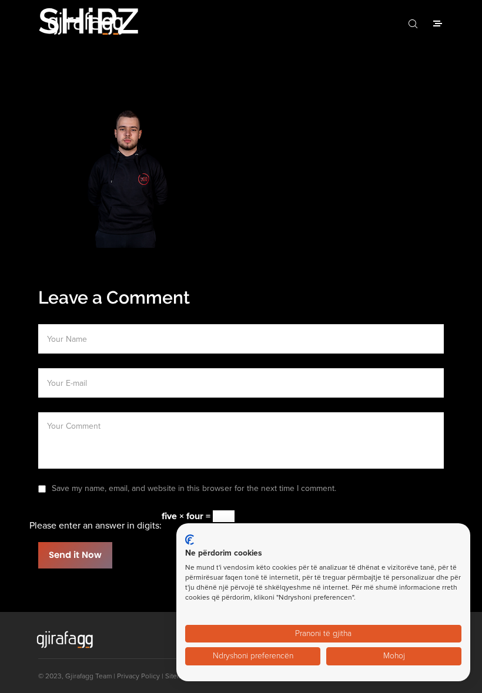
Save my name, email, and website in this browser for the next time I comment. (194, 488)
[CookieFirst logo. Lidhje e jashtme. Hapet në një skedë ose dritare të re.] (189, 539)
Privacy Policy (138, 676)
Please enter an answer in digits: (95, 525)
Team (103, 676)
